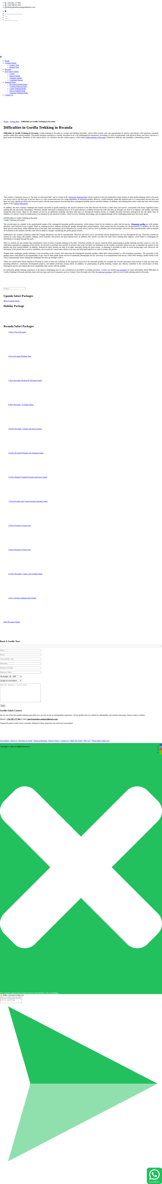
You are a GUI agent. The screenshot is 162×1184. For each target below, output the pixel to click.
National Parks (10, 82)
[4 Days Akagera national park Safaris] (17, 609)
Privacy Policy (53, 741)
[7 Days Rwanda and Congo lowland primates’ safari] (17, 512)
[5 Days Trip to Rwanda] (17, 343)
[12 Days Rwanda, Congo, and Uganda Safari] (17, 585)
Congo (12, 74)
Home (7, 61)
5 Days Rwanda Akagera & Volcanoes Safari (25, 380)
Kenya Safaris (14, 76)
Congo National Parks (17, 89)
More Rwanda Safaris (12, 622)
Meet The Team (76, 741)
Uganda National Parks (18, 86)
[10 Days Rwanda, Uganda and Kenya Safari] (17, 440)
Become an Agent (25, 741)
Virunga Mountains (20, 204)
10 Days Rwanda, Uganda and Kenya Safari (25, 429)
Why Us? (87, 741)
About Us (13, 741)
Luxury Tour (14, 65)
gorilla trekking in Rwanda (95, 137)
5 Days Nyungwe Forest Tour (19, 550)
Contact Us (9, 95)
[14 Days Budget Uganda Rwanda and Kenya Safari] (17, 488)
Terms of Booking (40, 741)
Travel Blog (4, 741)
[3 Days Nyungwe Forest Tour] (17, 537)
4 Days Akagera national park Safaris (22, 598)
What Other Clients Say (101, 741)
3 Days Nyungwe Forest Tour (19, 526)
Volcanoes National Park (77, 197)
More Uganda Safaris (12, 301)
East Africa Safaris (12, 72)
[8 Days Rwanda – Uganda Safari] (17, 416)
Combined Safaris (16, 80)
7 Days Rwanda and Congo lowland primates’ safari (27, 501)
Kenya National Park (17, 91)
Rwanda (8, 69)
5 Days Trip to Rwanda (17, 332)
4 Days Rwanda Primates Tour (19, 356)
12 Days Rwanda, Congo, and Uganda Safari (25, 574)
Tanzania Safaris (15, 78)
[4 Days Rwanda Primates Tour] (17, 367)
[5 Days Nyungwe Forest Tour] (17, 561)
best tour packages (105, 272)
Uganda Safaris (10, 63)
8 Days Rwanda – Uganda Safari (21, 405)
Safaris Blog (14, 122)
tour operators (121, 270)
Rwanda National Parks (18, 84)
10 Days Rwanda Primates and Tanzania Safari (26, 453)
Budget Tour (14, 67)
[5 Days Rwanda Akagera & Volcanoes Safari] (17, 392)
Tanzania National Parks (18, 93)
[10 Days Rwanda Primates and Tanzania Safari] (17, 464)
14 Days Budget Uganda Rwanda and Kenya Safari (27, 477)
